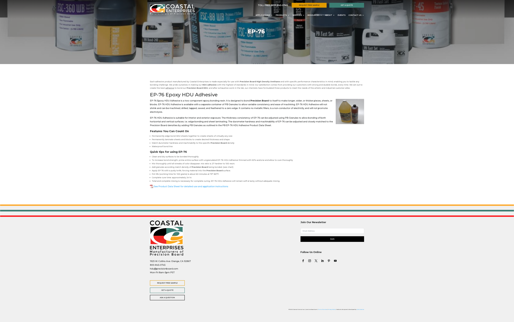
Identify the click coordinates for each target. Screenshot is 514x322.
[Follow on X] (316, 260)
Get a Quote (347, 5)
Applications (263, 15)
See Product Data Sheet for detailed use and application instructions (191, 186)
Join (332, 239)
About (328, 15)
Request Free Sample (309, 5)
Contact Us (354, 15)
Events (341, 15)
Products (281, 15)
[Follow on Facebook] (303, 260)
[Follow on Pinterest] (329, 260)
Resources (313, 15)
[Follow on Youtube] (335, 260)
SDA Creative (360, 309)
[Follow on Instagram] (309, 260)
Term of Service (322, 309)
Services (297, 15)
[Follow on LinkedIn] (322, 260)
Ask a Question (167, 298)
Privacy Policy (332, 309)
